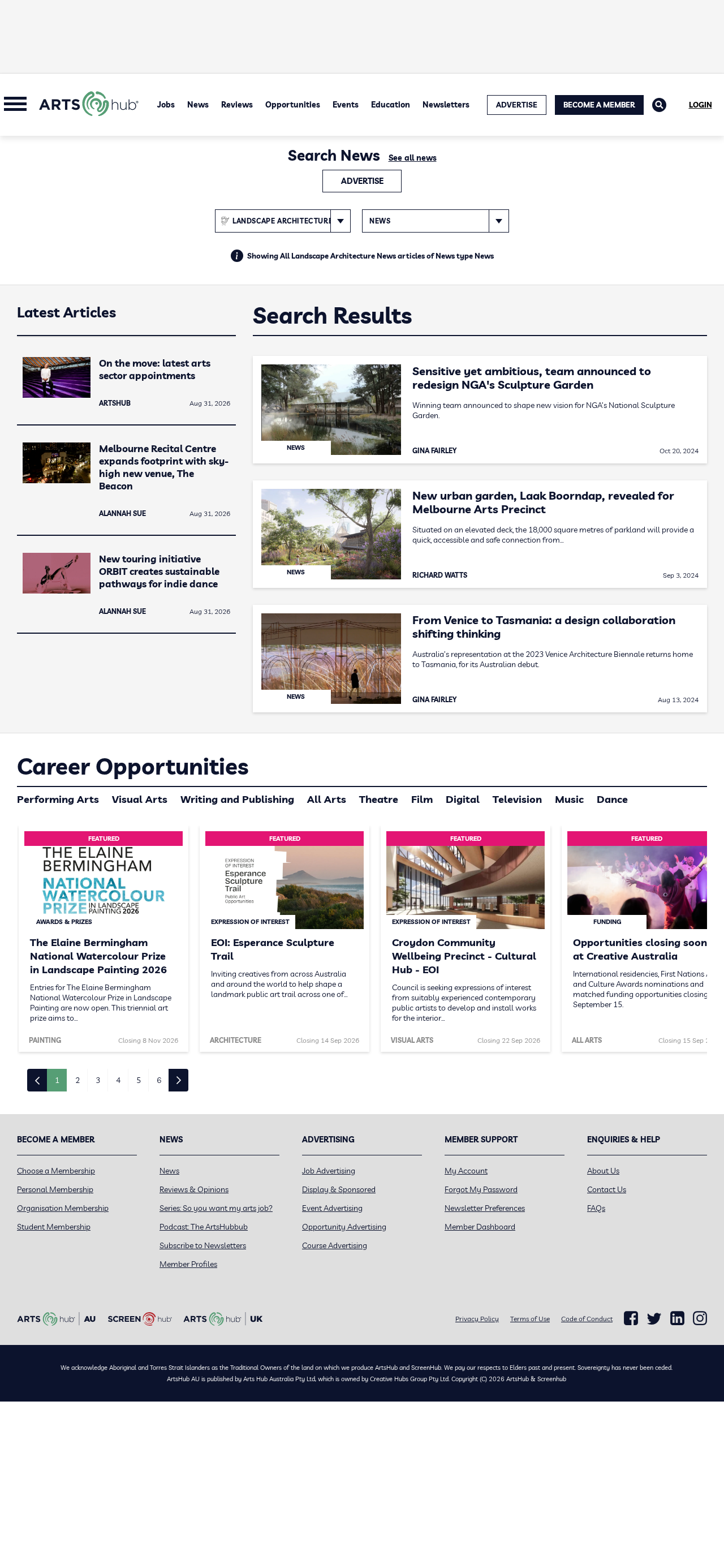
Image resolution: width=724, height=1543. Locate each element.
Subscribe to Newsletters (203, 1245)
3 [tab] (98, 1080)
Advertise (362, 181)
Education (390, 105)
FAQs (596, 1208)
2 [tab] (77, 1080)
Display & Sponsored (339, 1189)
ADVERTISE (516, 104)
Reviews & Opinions (194, 1189)
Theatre (378, 799)
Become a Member (599, 104)
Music (569, 799)
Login (700, 104)
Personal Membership (55, 1189)
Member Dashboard (480, 1227)
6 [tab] (159, 1080)
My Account (466, 1171)
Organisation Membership (63, 1208)
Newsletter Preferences (485, 1208)
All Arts (326, 799)
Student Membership (53, 1227)
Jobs (166, 105)
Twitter (654, 1319)
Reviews (237, 105)
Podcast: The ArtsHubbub (204, 1227)
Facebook (631, 1318)
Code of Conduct (587, 1318)
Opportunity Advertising (344, 1227)
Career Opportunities (132, 766)
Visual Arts (139, 799)
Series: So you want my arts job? (216, 1208)
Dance (612, 799)
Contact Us (606, 1189)
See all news (413, 158)
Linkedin (677, 1318)
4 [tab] (118, 1080)
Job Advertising (328, 1171)
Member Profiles (188, 1264)
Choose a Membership (56, 1171)
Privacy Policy (477, 1318)
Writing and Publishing (237, 799)
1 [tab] (57, 1080)
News (198, 105)
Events (346, 105)
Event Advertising (332, 1208)
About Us (603, 1171)
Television (517, 799)
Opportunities (292, 105)
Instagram (700, 1318)
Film (422, 799)
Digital (463, 799)
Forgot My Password (481, 1189)
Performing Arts (58, 799)
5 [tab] (138, 1080)
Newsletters (446, 105)
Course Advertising (334, 1245)
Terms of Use (530, 1318)
